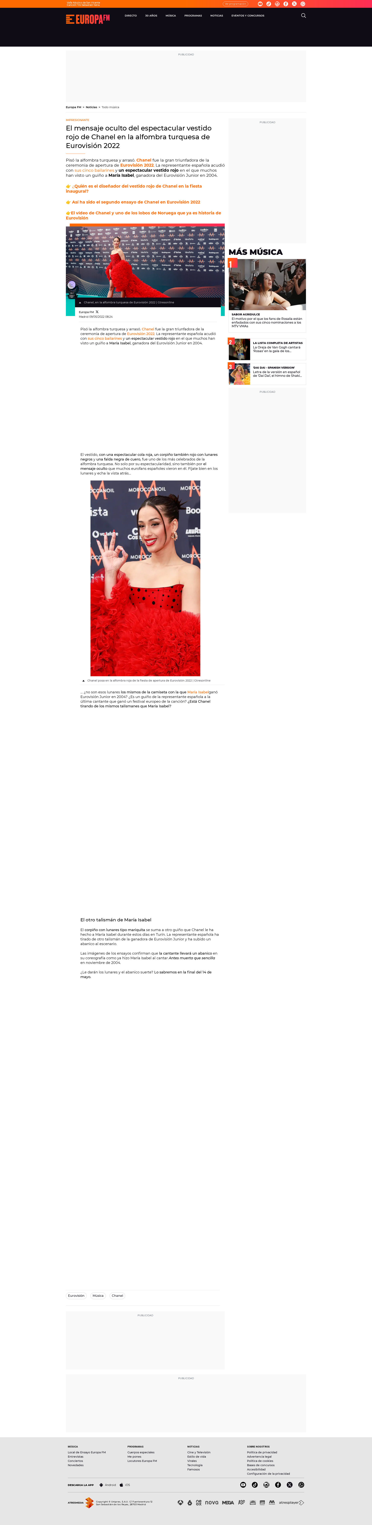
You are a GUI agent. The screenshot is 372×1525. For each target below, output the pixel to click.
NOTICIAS (216, 15)
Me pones (134, 1456)
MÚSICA (171, 15)
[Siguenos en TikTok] (255, 1486)
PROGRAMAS (193, 15)
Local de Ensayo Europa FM (87, 1452)
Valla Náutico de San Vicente (83, 2)
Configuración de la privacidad (268, 1473)
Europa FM (74, 107)
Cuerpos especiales (140, 1452)
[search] (303, 15)
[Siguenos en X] (290, 1486)
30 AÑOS (151, 15)
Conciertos (75, 1461)
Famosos (193, 1469)
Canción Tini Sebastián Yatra (83, 4)
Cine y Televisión (199, 1452)
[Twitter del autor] (97, 312)
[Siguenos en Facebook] (285, 4)
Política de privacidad (262, 1452)
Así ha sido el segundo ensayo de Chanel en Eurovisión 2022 (136, 202)
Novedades (76, 1465)
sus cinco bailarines (94, 170)
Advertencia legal (259, 1456)
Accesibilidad (256, 1469)
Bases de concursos (261, 1465)
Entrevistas (75, 1456)
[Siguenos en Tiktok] (268, 4)
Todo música (110, 107)
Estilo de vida (196, 1456)
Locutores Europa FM (142, 1461)
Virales (192, 1461)
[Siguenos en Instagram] (277, 4)
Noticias (92, 107)
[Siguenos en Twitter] (294, 4)
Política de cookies (260, 1461)
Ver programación (235, 3)
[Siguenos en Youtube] (260, 4)
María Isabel (198, 692)
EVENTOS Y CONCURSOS (248, 15)
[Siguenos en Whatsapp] (303, 4)
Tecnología (194, 1465)
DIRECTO (131, 15)
